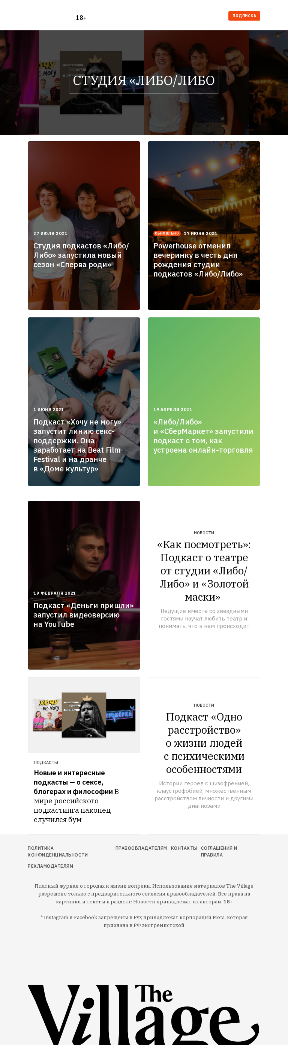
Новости (204, 532)
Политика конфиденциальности (58, 851)
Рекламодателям (50, 866)
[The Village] (52, 16)
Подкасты (46, 762)
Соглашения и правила (219, 851)
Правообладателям (141, 848)
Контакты (184, 848)
